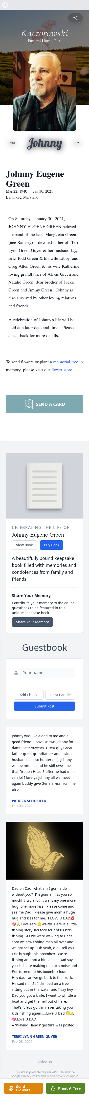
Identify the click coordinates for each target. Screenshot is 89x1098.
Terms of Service (57, 1076)
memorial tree (65, 362)
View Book (24, 545)
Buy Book (51, 545)
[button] (44, 851)
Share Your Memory (32, 622)
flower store (61, 369)
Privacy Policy (30, 1076)
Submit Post (44, 706)
